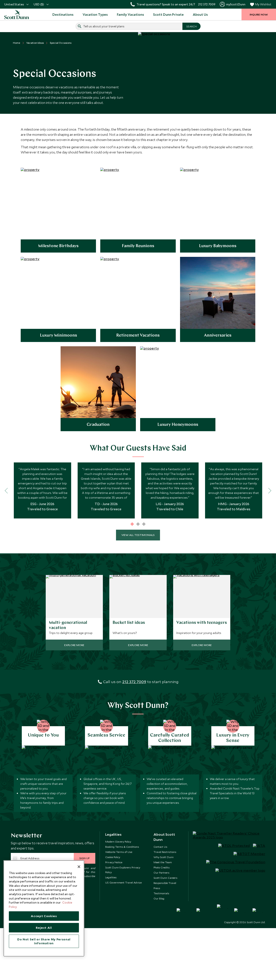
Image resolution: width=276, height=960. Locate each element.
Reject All (44, 928)
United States (14, 4)
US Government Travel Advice (123, 882)
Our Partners (161, 872)
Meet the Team (163, 862)
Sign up (84, 858)
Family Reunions (138, 246)
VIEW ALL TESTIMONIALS (138, 535)
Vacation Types (95, 14)
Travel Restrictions (165, 852)
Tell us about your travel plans (103, 26)
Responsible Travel (165, 883)
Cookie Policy (112, 857)
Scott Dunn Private (168, 14)
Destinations (63, 14)
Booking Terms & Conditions (122, 846)
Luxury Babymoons (217, 246)
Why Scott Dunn (164, 857)
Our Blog (159, 898)
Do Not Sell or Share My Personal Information (44, 941)
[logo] (17, 14)
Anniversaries (217, 335)
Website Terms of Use (118, 852)
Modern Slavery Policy (118, 841)
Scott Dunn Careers (165, 877)
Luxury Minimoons (58, 335)
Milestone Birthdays (58, 246)
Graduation (98, 425)
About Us (200, 14)
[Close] (79, 866)
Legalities (111, 877)
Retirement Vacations (138, 335)
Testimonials (161, 893)
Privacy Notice (113, 862)
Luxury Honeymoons (177, 425)
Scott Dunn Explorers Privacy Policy (122, 870)
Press (157, 888)
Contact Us (160, 846)
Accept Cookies (44, 916)
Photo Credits (162, 867)
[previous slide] (7, 490)
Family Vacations (130, 14)
